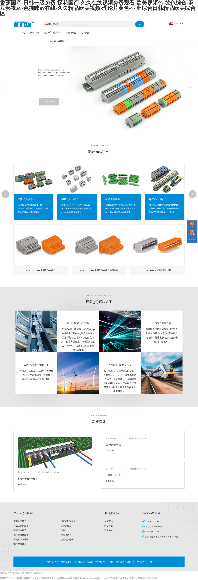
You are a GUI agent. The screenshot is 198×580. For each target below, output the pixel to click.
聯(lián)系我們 (57, 41)
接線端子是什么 (113, 475)
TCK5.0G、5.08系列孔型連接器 (40, 270)
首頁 (22, 32)
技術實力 (108, 521)
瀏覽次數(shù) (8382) (50, 472)
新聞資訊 (85, 32)
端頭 (63, 530)
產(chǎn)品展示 (52, 32)
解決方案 (108, 526)
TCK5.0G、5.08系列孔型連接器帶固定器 (99, 270)
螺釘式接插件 (68, 199)
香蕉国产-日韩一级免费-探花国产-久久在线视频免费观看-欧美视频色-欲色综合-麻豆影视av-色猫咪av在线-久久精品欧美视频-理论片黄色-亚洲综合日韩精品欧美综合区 (78, 578)
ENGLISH (179, 24)
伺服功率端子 (19, 521)
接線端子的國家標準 (27, 478)
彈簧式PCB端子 (25, 199)
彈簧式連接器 (19, 530)
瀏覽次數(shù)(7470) (137, 438)
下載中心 (108, 530)
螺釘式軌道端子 (113, 199)
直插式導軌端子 (156, 199)
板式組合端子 (67, 539)
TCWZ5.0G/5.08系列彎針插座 (157, 270)
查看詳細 (22, 484)
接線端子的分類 (113, 444)
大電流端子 (66, 535)
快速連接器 (66, 526)
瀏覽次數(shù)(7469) (137, 469)
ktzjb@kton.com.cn (154, 526)
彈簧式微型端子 (21, 535)
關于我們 (34, 32)
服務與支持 (70, 32)
